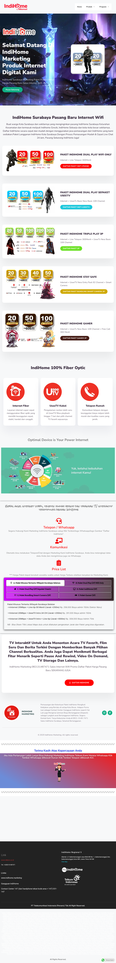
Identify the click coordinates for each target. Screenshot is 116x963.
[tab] (35, 583)
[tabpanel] (59, 615)
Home (79, 7)
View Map (64, 862)
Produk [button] (89, 7)
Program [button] (102, 7)
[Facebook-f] (110, 713)
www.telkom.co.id (7, 860)
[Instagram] (104, 713)
